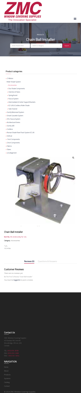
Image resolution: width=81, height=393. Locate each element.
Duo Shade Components (17, 88)
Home (6, 367)
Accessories (12, 85)
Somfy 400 (10, 126)
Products (7, 374)
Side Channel (13, 109)
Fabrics (9, 146)
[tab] (29, 261)
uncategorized (11, 153)
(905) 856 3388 (13, 353)
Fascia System (13, 98)
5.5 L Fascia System (13, 119)
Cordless (10, 129)
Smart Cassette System (15, 115)
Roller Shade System (14, 82)
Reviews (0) (29, 261)
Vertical (9, 136)
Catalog (6, 382)
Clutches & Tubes (14, 92)
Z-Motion (10, 78)
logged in (17, 280)
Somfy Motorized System (15, 112)
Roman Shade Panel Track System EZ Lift (20, 132)
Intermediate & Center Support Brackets (22, 102)
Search (67, 46)
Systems (7, 378)
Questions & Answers (47, 261)
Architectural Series (13, 122)
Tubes (9, 149)
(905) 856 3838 (13, 350)
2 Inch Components (13, 142)
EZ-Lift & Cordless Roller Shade (19, 105)
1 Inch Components (13, 139)
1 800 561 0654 (13, 355)
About (6, 371)
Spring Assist (13, 95)
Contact (7, 386)
